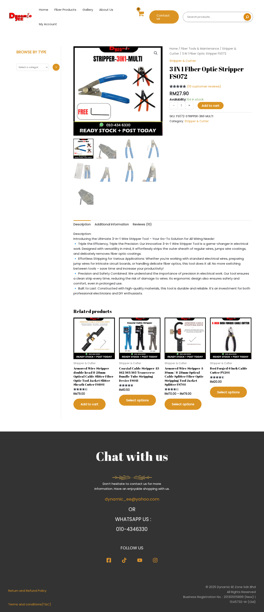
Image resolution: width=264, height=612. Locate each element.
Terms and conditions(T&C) (29, 604)
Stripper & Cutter (183, 61)
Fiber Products (65, 9)
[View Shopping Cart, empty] (140, 17)
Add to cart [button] (89, 404)
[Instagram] (155, 560)
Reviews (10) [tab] (142, 224)
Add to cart (210, 105)
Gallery (87, 9)
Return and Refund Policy (27, 590)
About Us (106, 9)
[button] (164, 17)
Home (43, 9)
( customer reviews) (204, 86)
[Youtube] (139, 560)
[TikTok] (124, 560)
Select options (137, 400)
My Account (48, 24)
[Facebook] (108, 560)
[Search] (247, 17)
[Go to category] (56, 67)
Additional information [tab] (112, 224)
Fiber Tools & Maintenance (200, 49)
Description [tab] (82, 224)
